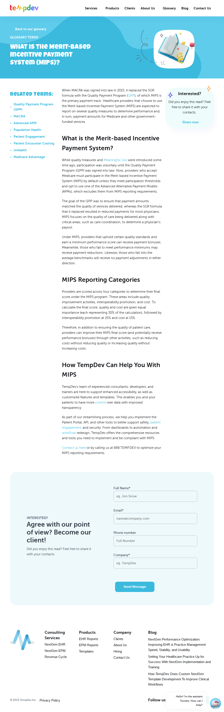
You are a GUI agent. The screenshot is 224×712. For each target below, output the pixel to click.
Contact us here (74, 447)
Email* (119, 510)
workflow (69, 433)
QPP (131, 95)
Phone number (125, 532)
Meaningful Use (115, 160)
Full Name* (122, 488)
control (100, 402)
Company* (122, 555)
